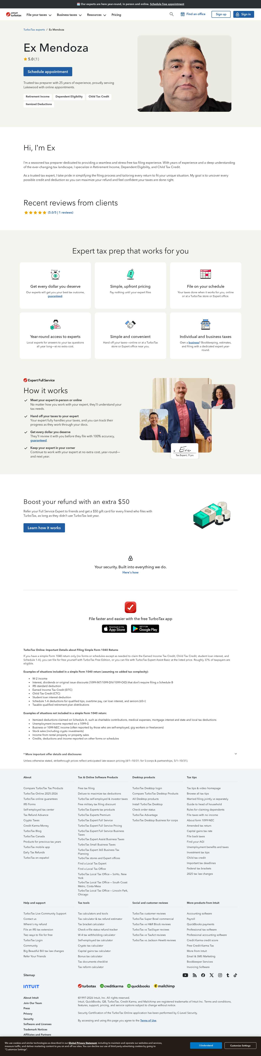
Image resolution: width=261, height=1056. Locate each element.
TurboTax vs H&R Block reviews (151, 924)
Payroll (191, 919)
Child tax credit (196, 857)
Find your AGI (195, 841)
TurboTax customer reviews (149, 913)
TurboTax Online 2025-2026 (41, 793)
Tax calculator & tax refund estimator (100, 919)
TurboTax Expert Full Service (95, 820)
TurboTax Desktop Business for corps (155, 820)
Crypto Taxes (31, 820)
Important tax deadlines (201, 863)
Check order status (143, 809)
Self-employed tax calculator (95, 940)
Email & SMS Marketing (201, 956)
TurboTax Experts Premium (94, 815)
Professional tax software (202, 929)
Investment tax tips (198, 852)
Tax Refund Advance (36, 815)
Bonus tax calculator (90, 956)
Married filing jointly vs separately (207, 799)
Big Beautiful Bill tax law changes (44, 951)
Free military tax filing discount (97, 804)
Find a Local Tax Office (92, 869)
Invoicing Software (198, 967)
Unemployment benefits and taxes (208, 847)
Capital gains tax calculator (94, 951)
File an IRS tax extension (38, 929)
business (194, 342)
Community (31, 945)
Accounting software (199, 913)
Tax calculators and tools (93, 913)
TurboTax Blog (32, 831)
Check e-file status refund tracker (98, 929)
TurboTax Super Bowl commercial (153, 919)
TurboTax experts (34, 29)
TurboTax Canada (34, 836)
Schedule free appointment (167, 4)
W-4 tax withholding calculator (96, 935)
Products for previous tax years (42, 841)
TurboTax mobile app (37, 847)
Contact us (30, 919)
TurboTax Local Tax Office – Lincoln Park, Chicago (103, 891)
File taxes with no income (202, 815)
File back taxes (196, 836)
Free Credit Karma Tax (200, 945)
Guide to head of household (204, 804)
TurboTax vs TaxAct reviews (149, 935)
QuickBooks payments (200, 924)
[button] (130, 754)
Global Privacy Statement (83, 1042)
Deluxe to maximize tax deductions (99, 793)
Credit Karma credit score (202, 940)
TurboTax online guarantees (41, 799)
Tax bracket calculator (91, 924)
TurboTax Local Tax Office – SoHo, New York (102, 875)
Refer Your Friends (35, 956)
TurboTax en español (36, 857)
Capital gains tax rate (199, 831)
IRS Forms (30, 804)
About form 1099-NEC (200, 820)
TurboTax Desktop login (147, 788)
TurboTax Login (33, 940)
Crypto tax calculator (90, 945)
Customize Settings (240, 1045)
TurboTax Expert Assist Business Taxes (101, 839)
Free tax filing (86, 788)
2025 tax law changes (200, 873)
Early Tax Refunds (34, 852)
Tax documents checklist (93, 961)
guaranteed (55, 296)
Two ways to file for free (38, 935)
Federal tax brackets (199, 868)
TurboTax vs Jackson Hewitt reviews (154, 940)
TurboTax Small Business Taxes (96, 844)
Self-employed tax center (39, 809)
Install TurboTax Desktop (147, 804)
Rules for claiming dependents (205, 809)
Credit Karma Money (36, 825)
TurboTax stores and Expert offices (99, 858)
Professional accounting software (207, 935)
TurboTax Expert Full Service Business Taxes (101, 831)
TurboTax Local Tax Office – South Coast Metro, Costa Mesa (102, 883)
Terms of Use (148, 1020)
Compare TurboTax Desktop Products (155, 793)
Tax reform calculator (91, 967)
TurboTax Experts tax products (96, 809)
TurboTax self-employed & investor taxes (103, 799)
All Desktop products (145, 799)
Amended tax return (199, 825)
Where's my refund (35, 924)
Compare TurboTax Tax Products (43, 788)
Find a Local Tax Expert (92, 863)
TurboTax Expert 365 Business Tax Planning (98, 850)
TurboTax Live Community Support (45, 913)
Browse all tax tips (198, 793)
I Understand (206, 1045)
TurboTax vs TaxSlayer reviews (150, 929)
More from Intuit (197, 951)
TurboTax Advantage (145, 815)
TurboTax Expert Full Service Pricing (100, 825)
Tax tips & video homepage (204, 788)
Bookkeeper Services (200, 961)
